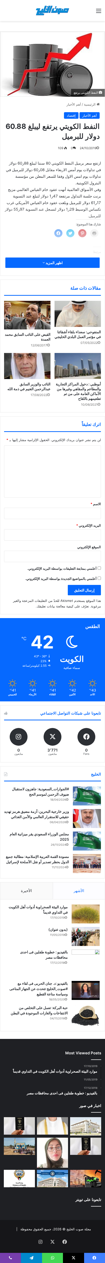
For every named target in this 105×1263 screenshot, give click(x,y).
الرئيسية (90, 104)
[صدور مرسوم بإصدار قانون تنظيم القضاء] (85, 1126)
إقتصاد (71, 115)
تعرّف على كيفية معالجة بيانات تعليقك (63, 606)
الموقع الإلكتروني (89, 547)
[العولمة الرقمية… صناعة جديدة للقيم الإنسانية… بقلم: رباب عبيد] (52, 1153)
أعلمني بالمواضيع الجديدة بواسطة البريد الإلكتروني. (61, 579)
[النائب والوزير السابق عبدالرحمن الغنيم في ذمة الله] (27, 366)
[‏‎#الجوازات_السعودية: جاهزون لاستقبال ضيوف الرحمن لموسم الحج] (87, 795)
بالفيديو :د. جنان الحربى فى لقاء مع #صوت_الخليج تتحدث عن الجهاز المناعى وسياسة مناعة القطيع (38, 988)
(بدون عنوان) (58, 929)
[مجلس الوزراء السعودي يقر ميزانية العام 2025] (87, 841)
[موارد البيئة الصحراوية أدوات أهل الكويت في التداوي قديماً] (86, 913)
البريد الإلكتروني (88, 525)
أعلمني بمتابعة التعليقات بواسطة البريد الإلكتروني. (62, 568)
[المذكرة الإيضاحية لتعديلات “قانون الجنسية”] (19, 1126)
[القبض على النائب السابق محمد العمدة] (27, 315)
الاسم (95, 504)
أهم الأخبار (74, 104)
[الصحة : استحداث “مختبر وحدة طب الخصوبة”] (52, 1126)
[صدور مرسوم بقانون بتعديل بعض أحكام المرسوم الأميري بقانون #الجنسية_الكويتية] (85, 1146)
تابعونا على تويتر (88, 1199)
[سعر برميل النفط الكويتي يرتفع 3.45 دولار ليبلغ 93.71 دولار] (85, 1178)
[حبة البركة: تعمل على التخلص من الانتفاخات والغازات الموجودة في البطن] (86, 1015)
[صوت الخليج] (52, 10)
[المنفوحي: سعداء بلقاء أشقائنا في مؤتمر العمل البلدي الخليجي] (78, 314)
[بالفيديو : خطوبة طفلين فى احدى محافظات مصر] (86, 963)
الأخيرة (26, 890)
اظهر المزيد (54, 263)
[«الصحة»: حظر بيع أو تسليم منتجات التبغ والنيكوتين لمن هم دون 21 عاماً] (19, 1178)
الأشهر (79, 890)
